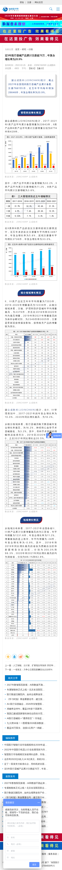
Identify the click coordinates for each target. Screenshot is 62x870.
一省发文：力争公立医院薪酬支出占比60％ (33, 669)
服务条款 (52, 854)
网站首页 (39, 2)
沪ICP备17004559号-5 (44, 866)
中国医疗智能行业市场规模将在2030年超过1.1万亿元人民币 (26, 745)
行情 (31, 49)
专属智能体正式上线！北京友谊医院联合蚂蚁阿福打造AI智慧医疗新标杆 (26, 689)
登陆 (22, 2)
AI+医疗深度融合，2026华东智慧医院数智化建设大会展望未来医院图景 (26, 704)
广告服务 (41, 854)
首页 (17, 49)
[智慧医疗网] (10, 9)
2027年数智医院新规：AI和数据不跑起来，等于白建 (26, 685)
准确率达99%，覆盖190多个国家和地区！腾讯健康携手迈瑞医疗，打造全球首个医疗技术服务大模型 (26, 708)
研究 (24, 49)
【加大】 (32, 68)
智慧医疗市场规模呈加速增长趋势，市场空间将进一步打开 (26, 754)
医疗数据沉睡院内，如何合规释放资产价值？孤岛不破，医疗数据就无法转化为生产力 (26, 694)
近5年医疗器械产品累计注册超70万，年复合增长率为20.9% (26, 768)
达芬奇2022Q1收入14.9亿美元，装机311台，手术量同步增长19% (26, 759)
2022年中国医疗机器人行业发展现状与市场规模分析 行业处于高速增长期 (26, 749)
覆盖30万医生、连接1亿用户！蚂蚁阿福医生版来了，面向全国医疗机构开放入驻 (26, 728)
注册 (29, 2)
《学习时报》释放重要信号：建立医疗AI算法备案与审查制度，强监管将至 (26, 699)
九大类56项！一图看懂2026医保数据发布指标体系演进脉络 (26, 723)
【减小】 (40, 68)
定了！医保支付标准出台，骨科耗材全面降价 (26, 764)
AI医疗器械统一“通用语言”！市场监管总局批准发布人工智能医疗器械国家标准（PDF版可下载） (26, 718)
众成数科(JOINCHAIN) (27, 80)
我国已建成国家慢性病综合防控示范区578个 (26, 713)
